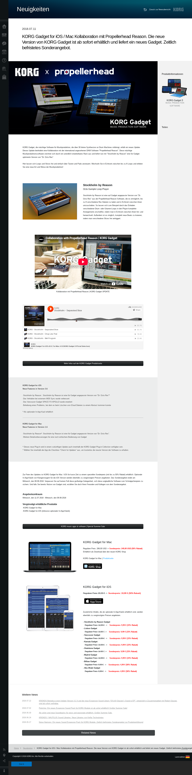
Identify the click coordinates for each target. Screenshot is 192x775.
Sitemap (184, 749)
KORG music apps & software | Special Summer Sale (83, 526)
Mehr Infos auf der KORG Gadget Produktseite (83, 363)
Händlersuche (5, 69)
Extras (5, 43)
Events (5, 52)
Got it (21, 764)
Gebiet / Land (5, 755)
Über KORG (5, 771)
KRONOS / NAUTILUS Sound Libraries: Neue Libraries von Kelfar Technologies (71, 717)
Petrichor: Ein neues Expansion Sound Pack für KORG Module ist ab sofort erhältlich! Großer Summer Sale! (83, 708)
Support (5, 60)
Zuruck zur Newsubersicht (159, 9)
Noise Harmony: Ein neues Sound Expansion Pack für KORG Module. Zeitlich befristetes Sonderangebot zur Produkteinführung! (91, 722)
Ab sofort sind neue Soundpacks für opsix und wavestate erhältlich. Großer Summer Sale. (75, 713)
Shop (5, 77)
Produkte (5, 35)
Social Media (5, 761)
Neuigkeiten (5, 749)
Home (5, 27)
